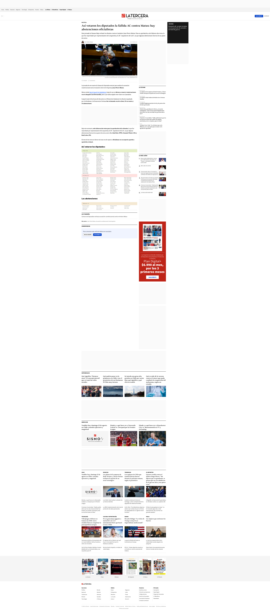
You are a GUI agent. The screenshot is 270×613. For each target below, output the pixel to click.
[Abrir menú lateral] (2, 16)
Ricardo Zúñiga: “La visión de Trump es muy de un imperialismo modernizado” (134, 521)
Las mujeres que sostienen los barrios (156, 520)
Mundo (37, 9)
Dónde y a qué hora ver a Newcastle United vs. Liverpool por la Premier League (123, 427)
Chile (83, 472)
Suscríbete (98, 234)
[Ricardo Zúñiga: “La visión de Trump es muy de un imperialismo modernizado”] (134, 531)
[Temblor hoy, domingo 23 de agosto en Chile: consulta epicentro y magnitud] (95, 438)
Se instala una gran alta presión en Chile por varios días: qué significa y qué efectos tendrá (134, 379)
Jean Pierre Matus (91, 221)
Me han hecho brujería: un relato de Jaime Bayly (112, 548)
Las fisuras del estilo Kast (147, 192)
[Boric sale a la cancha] (162, 167)
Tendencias (128, 472)
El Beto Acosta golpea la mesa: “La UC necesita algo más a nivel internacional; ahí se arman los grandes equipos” (155, 509)
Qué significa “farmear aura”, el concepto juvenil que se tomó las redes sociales (91, 379)
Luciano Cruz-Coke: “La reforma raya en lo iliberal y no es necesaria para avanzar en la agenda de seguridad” (151, 127)
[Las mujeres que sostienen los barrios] (156, 531)
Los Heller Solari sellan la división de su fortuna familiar (152, 98)
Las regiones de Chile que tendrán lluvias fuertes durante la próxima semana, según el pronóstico (134, 477)
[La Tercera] (88, 575)
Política (7, 9)
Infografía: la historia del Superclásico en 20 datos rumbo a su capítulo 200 (156, 501)
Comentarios (92, 80)
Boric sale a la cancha (146, 165)
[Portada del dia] (152, 250)
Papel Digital (63, 9)
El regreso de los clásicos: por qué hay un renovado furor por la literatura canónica (112, 541)
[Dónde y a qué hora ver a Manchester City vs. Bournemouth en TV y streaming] (152, 438)
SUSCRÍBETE (152, 277)
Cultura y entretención (110, 516)
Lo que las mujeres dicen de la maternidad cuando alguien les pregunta (154, 541)
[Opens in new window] (116, 575)
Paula (147, 516)
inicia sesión (87, 234)
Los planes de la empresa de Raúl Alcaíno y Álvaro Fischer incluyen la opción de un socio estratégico (153, 92)
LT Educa (70, 9)
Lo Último (47, 9)
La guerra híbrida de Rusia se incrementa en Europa (132, 541)
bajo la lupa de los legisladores (98, 92)
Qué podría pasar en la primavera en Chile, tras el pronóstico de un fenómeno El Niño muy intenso (113, 379)
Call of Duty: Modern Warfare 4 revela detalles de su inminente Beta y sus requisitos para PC (91, 549)
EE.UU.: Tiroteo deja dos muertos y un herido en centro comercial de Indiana (134, 549)
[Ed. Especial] (131, 575)
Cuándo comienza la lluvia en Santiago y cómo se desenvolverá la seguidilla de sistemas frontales (134, 501)
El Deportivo (31, 9)
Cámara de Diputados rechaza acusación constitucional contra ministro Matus (104, 216)
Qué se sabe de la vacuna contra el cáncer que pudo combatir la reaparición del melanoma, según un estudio (156, 380)
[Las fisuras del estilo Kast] (162, 194)
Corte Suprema (111, 221)
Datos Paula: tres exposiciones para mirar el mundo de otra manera (155, 548)
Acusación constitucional (102, 221)
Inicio (2, 9)
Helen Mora (90, 42)
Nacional (12, 9)
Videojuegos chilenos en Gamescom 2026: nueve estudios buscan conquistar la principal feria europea (91, 521)
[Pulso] (102, 575)
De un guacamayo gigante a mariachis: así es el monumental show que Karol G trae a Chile (112, 521)
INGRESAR (266, 16)
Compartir (85, 80)
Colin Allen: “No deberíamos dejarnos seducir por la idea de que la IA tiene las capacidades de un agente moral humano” (134, 509)
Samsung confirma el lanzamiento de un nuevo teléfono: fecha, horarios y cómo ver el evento (91, 541)
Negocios (18, 9)
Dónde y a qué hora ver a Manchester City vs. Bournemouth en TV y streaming (152, 427)
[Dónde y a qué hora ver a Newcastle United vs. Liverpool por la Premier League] (123, 438)
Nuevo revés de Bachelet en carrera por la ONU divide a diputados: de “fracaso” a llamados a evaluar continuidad (149, 160)
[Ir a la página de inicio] (135, 16)
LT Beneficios (55, 9)
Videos (41, 9)
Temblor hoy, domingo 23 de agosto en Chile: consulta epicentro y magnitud (94, 427)
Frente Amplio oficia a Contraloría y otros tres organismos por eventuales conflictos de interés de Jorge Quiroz (149, 173)
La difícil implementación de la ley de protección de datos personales (152, 104)
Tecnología (24, 9)
